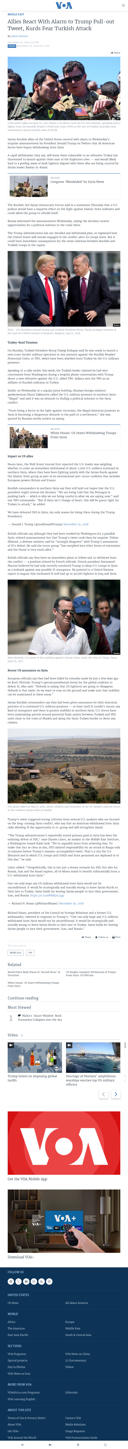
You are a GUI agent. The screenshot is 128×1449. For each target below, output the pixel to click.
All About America (76, 1303)
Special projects (18, 1360)
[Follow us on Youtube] (26, 1281)
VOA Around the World (22, 1437)
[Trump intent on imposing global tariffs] (35, 1057)
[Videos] (50, 1445)
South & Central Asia (78, 1335)
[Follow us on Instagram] (34, 1281)
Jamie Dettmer (19, 36)
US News (13, 1303)
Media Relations (75, 1424)
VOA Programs (17, 1354)
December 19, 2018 (76, 524)
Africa (11, 1322)
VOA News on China (77, 1354)
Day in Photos (16, 1367)
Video (13, 1035)
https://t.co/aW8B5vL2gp (47, 895)
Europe (69, 1322)
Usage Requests (75, 1431)
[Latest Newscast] (23, 1445)
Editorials (71, 1392)
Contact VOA (73, 1418)
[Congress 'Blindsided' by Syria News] (29, 186)
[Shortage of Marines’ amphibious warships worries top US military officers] (93, 1057)
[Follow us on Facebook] (11, 1281)
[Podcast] (49, 1281)
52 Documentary (75, 1360)
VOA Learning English (21, 1399)
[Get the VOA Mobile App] (64, 1143)
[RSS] (41, 1281)
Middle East (16, 14)
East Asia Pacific (18, 1335)
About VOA (14, 1424)
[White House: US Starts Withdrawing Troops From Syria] (29, 437)
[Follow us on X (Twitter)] (18, 1281)
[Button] (115, 53)
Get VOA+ (14, 1431)
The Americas (16, 1328)
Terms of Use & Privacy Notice (27, 1418)
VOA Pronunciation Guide (81, 1437)
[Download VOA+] (64, 1221)
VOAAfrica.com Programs (24, 1392)
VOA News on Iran (19, 1373)
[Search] (105, 1445)
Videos (69, 1367)
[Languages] (78, 1445)
